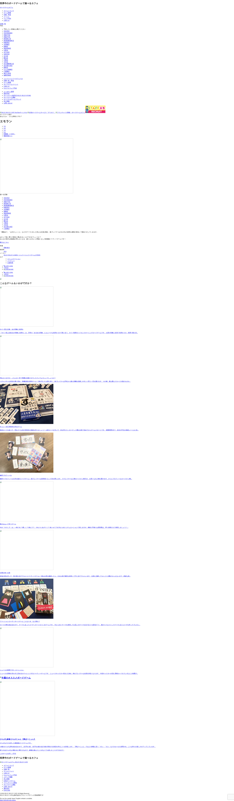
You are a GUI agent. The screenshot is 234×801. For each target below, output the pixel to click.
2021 (5, 251)
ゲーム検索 (7, 767)
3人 (5, 126)
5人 (5, 130)
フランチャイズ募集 (10, 783)
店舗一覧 (7, 769)
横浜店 (6, 58)
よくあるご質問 (9, 91)
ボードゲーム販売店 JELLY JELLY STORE (17, 95)
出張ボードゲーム (9, 781)
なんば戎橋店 (8, 69)
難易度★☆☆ (8, 136)
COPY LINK (9, 266)
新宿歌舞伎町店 (9, 40)
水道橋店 (7, 44)
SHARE (11, 269)
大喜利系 (10, 263)
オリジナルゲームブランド (12, 99)
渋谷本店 (7, 31)
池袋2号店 (7, 37)
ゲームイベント (9, 771)
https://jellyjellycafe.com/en (8, 800)
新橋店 (6, 46)
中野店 (6, 50)
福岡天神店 (7, 75)
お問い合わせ (8, 103)
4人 (5, 128)
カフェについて (9, 765)
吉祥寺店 (7, 54)
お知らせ (7, 773)
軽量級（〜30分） (9, 134)
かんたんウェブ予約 (10, 775)
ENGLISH (7, 790)
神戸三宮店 (7, 73)
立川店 (6, 56)
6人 (5, 132)
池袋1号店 (7, 35)
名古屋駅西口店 (9, 64)
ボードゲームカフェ (6, 7)
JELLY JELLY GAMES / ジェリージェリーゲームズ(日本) (22, 255)
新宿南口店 (7, 39)
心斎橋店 (7, 71)
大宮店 (6, 62)
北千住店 (7, 52)
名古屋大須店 (8, 65)
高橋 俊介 (7, 247)
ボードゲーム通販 (9, 97)
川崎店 (6, 60)
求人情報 (7, 101)
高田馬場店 (7, 48)
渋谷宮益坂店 (8, 33)
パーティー (11, 261)
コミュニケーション (13, 259)
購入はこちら (4, 242)
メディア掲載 (8, 777)
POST (6, 267)
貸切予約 (7, 93)
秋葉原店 (7, 42)
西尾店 (6, 67)
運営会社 (7, 788)
